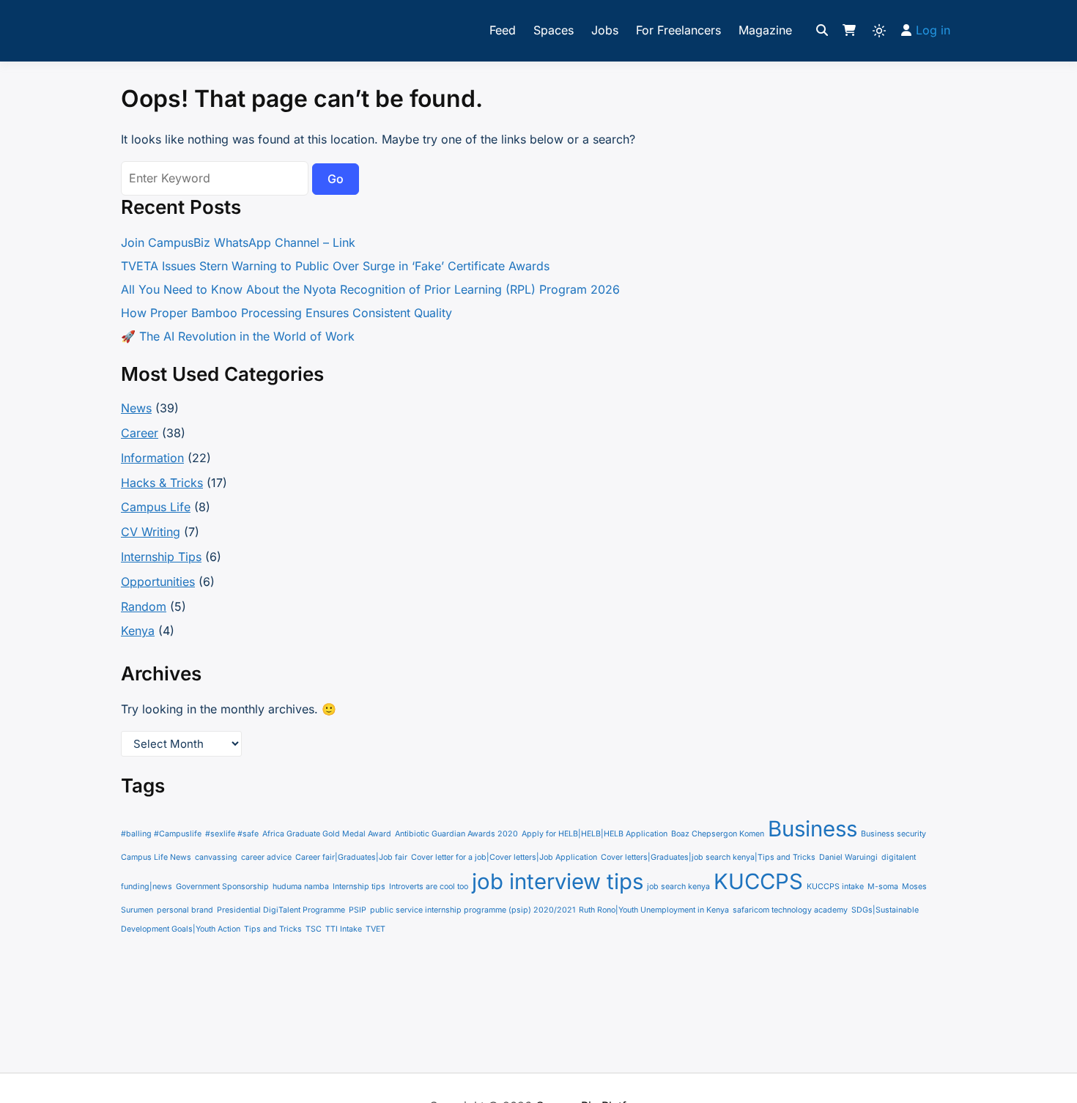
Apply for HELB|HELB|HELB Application (594, 834)
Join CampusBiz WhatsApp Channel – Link (238, 242)
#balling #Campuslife (161, 834)
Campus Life (155, 506)
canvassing (216, 857)
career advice (266, 857)
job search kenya (678, 886)
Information (152, 457)
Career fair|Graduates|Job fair (351, 857)
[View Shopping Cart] (849, 30)
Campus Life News (156, 857)
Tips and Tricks (273, 929)
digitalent (898, 857)
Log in (933, 30)
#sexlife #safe (232, 834)
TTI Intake (343, 929)
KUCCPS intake (835, 886)
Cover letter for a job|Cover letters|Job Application (504, 857)
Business (812, 829)
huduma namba (301, 886)
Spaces (553, 30)
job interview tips (557, 881)
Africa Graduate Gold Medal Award (326, 834)
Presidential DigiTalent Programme (281, 910)
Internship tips (359, 886)
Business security (893, 834)
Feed (502, 30)
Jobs (604, 30)
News (136, 408)
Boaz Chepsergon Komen (717, 834)
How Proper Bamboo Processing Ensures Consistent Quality (286, 312)
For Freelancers (678, 30)
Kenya (138, 630)
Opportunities (158, 581)
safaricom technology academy (790, 910)
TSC (314, 929)
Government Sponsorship (222, 886)
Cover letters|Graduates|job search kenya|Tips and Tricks (708, 857)
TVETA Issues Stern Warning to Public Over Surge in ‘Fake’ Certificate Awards (335, 266)
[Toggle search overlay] (822, 30)
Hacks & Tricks (162, 482)
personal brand (185, 910)
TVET (375, 929)
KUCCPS (758, 881)
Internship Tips (161, 556)
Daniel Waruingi (848, 857)
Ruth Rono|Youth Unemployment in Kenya (654, 910)
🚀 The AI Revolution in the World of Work (238, 336)
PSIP (357, 910)
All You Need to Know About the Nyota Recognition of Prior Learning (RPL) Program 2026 (370, 289)
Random (143, 606)
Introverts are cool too (428, 886)
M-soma (882, 886)
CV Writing (150, 531)
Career (139, 433)
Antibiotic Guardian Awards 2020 (456, 834)
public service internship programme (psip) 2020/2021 (472, 910)
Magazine (765, 30)
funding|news (146, 886)
